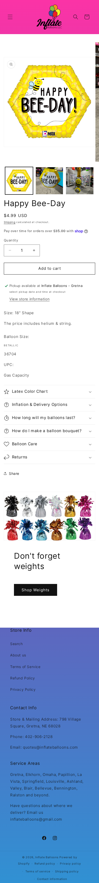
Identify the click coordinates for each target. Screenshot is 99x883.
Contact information (52, 879)
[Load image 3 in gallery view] (80, 181)
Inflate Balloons (46, 857)
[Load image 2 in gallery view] (49, 181)
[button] (10, 16)
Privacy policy (70, 863)
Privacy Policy (23, 689)
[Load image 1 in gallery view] (19, 181)
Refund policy (45, 863)
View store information (29, 299)
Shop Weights (36, 589)
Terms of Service (25, 667)
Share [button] (14, 473)
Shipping (9, 222)
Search (16, 644)
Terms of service (37, 871)
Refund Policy (22, 678)
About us (18, 655)
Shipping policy (67, 871)
